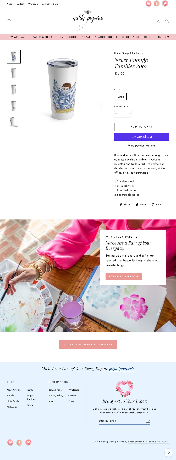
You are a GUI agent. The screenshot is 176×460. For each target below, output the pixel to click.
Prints (30, 390)
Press (71, 401)
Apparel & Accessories (99, 37)
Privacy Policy (55, 395)
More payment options (141, 146)
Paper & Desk (42, 37)
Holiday (11, 395)
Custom (20, 4)
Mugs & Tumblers (132, 53)
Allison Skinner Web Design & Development (148, 441)
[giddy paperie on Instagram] (148, 4)
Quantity (121, 106)
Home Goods (67, 37)
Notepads (12, 407)
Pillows (30, 405)
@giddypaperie (121, 368)
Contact (46, 4)
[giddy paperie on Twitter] (165, 4)
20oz (121, 97)
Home (117, 53)
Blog (55, 4)
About (10, 4)
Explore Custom (124, 276)
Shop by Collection (137, 37)
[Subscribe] (148, 421)
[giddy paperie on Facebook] (157, 4)
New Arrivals (17, 37)
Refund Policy (55, 390)
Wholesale (33, 4)
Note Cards (13, 401)
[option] (63, 90)
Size (117, 89)
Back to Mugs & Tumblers (90, 344)
